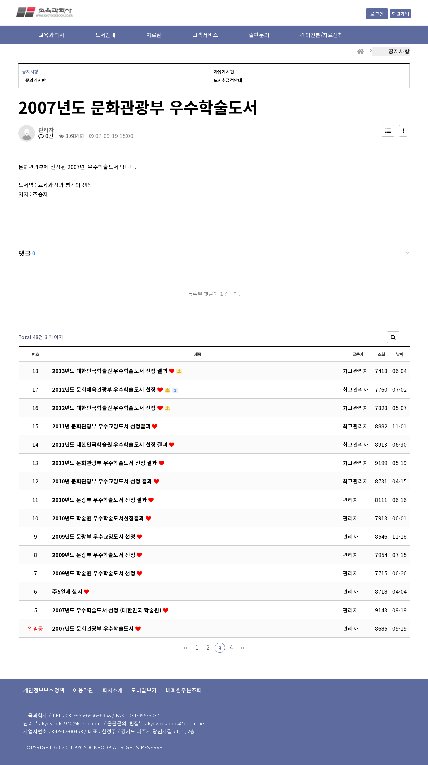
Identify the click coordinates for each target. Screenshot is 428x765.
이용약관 (83, 690)
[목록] (388, 131)
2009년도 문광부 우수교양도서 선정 (94, 536)
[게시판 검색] (393, 337)
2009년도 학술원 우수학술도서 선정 (94, 573)
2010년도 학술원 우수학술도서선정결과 (99, 518)
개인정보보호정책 (43, 690)
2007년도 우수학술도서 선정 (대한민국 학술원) (107, 610)
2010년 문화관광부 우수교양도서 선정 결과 (103, 481)
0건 (49, 136)
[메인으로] (360, 51)
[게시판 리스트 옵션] (403, 131)
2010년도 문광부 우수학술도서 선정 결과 (100, 500)
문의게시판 (35, 80)
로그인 (377, 13)
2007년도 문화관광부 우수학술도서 (93, 628)
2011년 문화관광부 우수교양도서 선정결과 (102, 426)
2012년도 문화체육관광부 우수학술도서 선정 (104, 389)
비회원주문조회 (183, 690)
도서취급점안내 (228, 80)
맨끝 (243, 648)
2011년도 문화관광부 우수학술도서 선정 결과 (105, 463)
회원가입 (400, 13)
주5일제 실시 (68, 591)
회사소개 (112, 690)
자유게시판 (224, 71)
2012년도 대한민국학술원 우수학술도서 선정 (104, 408)
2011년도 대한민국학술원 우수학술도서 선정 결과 (110, 444)
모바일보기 (144, 690)
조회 (381, 354)
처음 (185, 648)
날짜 (399, 354)
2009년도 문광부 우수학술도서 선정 (94, 555)
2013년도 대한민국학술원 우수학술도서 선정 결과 (110, 371)
